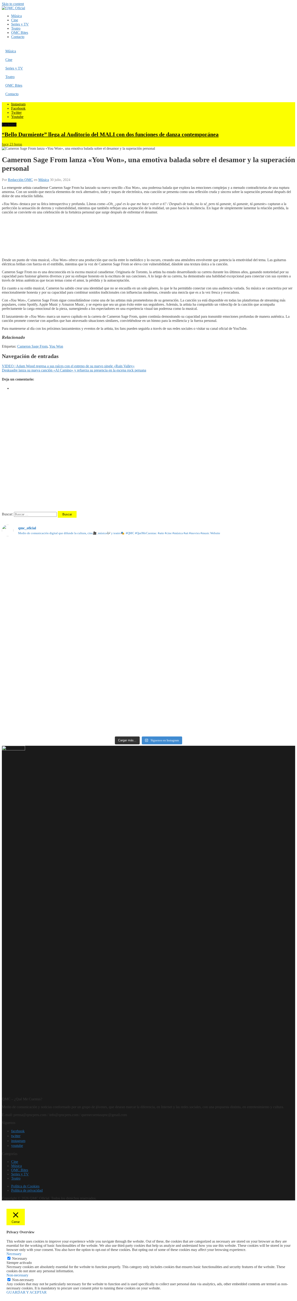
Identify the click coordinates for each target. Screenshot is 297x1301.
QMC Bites (19, 33)
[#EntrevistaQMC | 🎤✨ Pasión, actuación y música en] (148, 708)
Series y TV (20, 24)
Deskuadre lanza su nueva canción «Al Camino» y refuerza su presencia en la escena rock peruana (74, 370)
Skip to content (13, 4)
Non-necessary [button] (17, 1275)
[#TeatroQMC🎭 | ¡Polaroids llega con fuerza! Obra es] (50, 612)
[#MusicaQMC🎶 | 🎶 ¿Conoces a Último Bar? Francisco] (148, 615)
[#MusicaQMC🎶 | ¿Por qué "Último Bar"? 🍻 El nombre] (246, 613)
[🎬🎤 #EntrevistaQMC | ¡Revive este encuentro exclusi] (148, 658)
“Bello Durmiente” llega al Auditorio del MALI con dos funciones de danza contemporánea (110, 134)
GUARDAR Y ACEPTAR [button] (26, 1292)
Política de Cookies (25, 1186)
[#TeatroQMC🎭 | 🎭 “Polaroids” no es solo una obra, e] (246, 567)
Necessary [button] (14, 1254)
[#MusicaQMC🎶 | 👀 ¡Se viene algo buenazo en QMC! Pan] (50, 648)
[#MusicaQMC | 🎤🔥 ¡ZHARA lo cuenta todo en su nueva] (50, 704)
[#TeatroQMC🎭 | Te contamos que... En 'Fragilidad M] (50, 556)
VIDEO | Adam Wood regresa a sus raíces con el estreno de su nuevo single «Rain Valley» (68, 366)
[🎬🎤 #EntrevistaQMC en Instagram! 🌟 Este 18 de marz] (246, 656)
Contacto (17, 37)
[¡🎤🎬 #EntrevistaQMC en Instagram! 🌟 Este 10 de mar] (246, 709)
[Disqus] (148, 452)
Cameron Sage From (32, 346)
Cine (14, 20)
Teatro (15, 28)
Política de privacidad (27, 1190)
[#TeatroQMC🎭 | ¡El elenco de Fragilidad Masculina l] (148, 569)
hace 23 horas (12, 144)
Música (16, 16)
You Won (56, 346)
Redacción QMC (20, 180)
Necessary (19, 1258)
